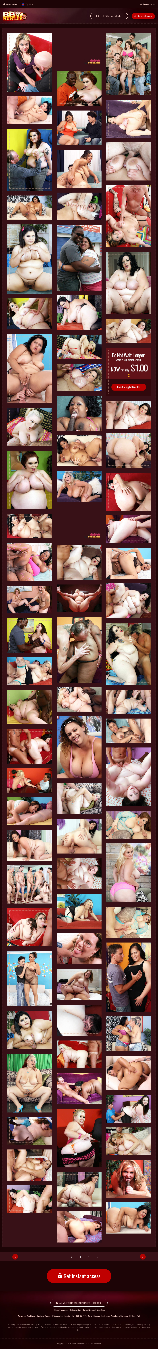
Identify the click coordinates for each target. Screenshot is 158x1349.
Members (64, 1310)
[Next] (143, 1257)
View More (101, 1310)
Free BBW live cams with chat (111, 15)
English (28, 4)
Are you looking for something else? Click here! (80, 1303)
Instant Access (89, 1310)
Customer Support (44, 1316)
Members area (148, 4)
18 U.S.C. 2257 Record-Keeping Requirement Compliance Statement (102, 1316)
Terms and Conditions (26, 1316)
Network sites (11, 4)
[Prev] (15, 1257)
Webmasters (58, 1316)
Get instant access (144, 15)
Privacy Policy (136, 1316)
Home (56, 1310)
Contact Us (69, 1316)
